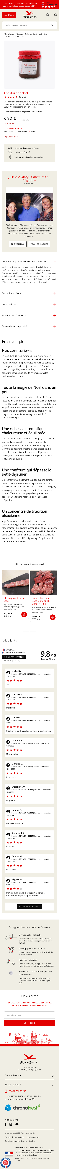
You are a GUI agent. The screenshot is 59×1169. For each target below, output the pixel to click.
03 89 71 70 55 (17, 1091)
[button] (24, 614)
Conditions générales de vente (16, 1141)
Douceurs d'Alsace (24, 34)
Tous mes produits (39, 244)
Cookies (32, 1141)
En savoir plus (17, 244)
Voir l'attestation (14, 657)
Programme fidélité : (13, 129)
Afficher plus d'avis (29, 906)
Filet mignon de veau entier (14, 599)
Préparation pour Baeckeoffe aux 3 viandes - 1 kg (41, 601)
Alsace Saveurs (9, 34)
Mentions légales (33, 1137)
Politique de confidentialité (14, 1137)
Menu (11, 15)
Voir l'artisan (37, 112)
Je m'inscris (29, 1023)
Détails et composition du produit (17, 112)
